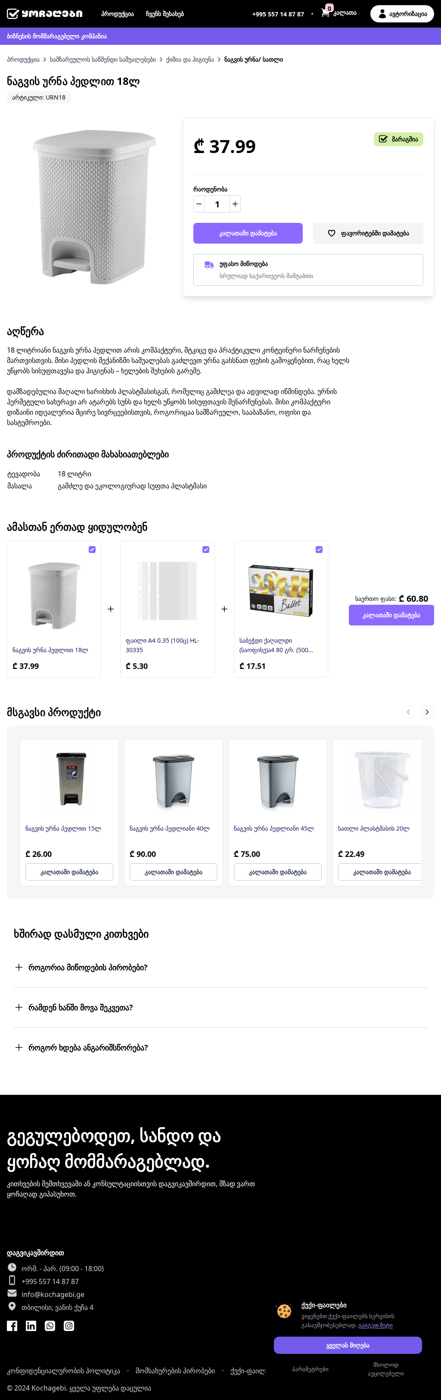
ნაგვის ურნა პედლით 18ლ (50, 650)
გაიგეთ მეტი (375, 1325)
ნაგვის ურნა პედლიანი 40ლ (170, 828)
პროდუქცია (117, 13)
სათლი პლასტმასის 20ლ (374, 828)
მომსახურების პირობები (175, 1370)
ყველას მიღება (348, 1345)
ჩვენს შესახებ (165, 13)
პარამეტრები (310, 1369)
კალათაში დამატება (248, 233)
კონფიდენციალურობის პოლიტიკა (63, 1370)
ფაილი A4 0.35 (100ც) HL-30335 (162, 645)
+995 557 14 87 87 (278, 14)
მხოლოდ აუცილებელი (386, 1369)
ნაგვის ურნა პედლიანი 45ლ (274, 828)
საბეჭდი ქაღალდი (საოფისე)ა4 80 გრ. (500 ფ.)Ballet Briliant (273, 645)
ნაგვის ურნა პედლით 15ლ (63, 828)
